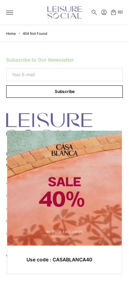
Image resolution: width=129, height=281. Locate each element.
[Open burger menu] (9, 13)
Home (11, 33)
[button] (94, 12)
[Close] (107, 146)
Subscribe (62, 91)
